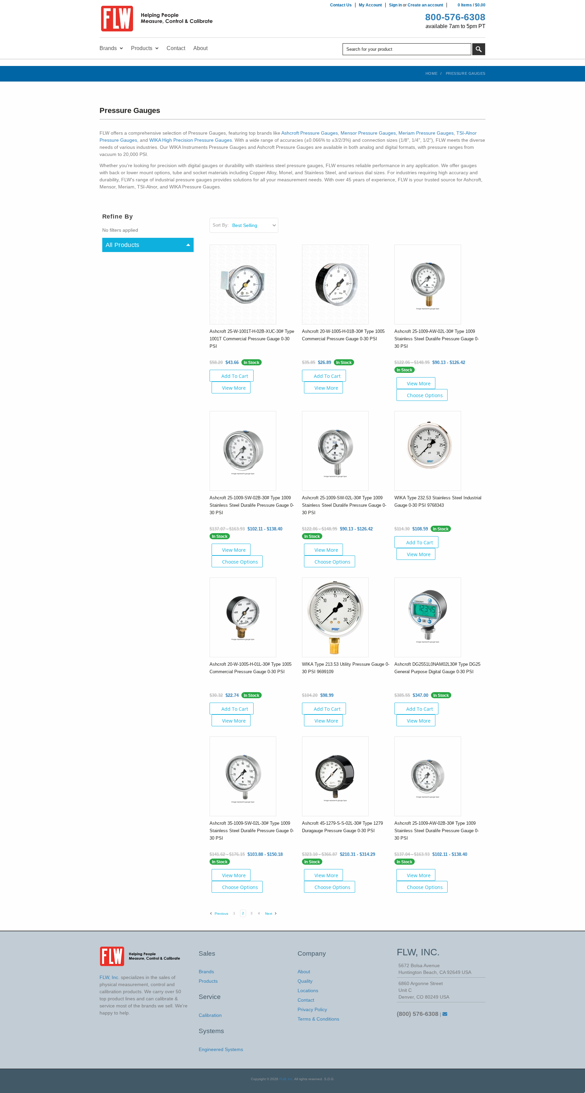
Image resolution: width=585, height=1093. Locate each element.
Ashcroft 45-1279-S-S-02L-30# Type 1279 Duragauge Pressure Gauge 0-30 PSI (342, 827)
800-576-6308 (455, 17)
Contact (306, 1000)
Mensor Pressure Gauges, (369, 133)
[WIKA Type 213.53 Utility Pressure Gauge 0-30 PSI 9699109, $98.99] (335, 617)
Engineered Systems (221, 1049)
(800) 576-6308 (417, 1013)
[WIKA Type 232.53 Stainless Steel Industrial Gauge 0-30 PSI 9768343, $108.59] (428, 450)
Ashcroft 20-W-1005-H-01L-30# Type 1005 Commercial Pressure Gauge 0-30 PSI (250, 668)
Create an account (425, 5)
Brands (206, 971)
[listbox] (255, 225)
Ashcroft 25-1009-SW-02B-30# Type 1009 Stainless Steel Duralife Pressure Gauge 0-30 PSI (252, 505)
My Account (370, 5)
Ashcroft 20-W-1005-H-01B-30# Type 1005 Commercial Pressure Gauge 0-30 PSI (343, 335)
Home (431, 73)
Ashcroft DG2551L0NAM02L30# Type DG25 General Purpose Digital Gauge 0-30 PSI (437, 668)
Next (269, 913)
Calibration (210, 1015)
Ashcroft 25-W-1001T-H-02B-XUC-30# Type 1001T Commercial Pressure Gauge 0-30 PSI (252, 339)
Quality (305, 981)
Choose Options (425, 395)
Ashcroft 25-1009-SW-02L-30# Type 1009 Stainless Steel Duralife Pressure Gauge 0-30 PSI (344, 505)
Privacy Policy (312, 1009)
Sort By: (221, 225)
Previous (221, 913)
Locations (308, 990)
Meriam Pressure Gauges (426, 133)
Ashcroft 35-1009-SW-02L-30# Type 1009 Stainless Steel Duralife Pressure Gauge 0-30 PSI (252, 831)
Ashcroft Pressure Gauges (309, 133)
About (304, 971)
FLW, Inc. (286, 1079)
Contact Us (341, 5)
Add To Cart (234, 376)
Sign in (395, 5)
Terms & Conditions (318, 1019)
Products (208, 981)
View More (234, 388)
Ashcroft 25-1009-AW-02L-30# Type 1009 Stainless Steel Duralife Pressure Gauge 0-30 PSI (436, 339)
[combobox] (407, 49)
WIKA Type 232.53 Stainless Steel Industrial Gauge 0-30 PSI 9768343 (437, 501)
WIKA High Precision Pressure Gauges (190, 140)
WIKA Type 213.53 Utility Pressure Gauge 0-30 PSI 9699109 (345, 668)
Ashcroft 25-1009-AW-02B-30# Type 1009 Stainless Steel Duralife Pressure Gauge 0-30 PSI (436, 831)
